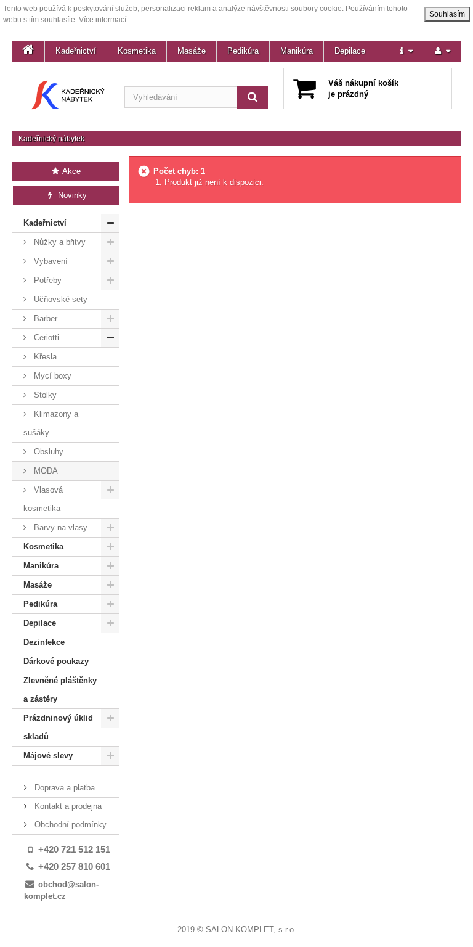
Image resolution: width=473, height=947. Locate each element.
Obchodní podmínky (69, 824)
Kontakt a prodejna (67, 806)
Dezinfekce (44, 642)
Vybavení (49, 261)
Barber (44, 318)
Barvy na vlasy (59, 527)
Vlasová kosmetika (43, 499)
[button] (406, 51)
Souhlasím (447, 14)
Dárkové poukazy (56, 661)
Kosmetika (137, 50)
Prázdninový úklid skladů (58, 727)
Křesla (44, 356)
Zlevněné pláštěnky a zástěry (60, 689)
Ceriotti (45, 337)
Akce (70, 171)
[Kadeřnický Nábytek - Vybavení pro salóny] (68, 95)
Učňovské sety (59, 299)
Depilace (349, 50)
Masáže (191, 50)
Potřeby (46, 280)
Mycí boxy (51, 375)
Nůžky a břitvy (58, 242)
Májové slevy (48, 755)
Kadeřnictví (75, 50)
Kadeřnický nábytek (51, 138)
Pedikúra (243, 50)
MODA (44, 470)
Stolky (44, 395)
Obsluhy (47, 451)
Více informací (102, 19)
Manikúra (296, 50)
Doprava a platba (63, 787)
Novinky (71, 195)
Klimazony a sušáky (50, 423)
